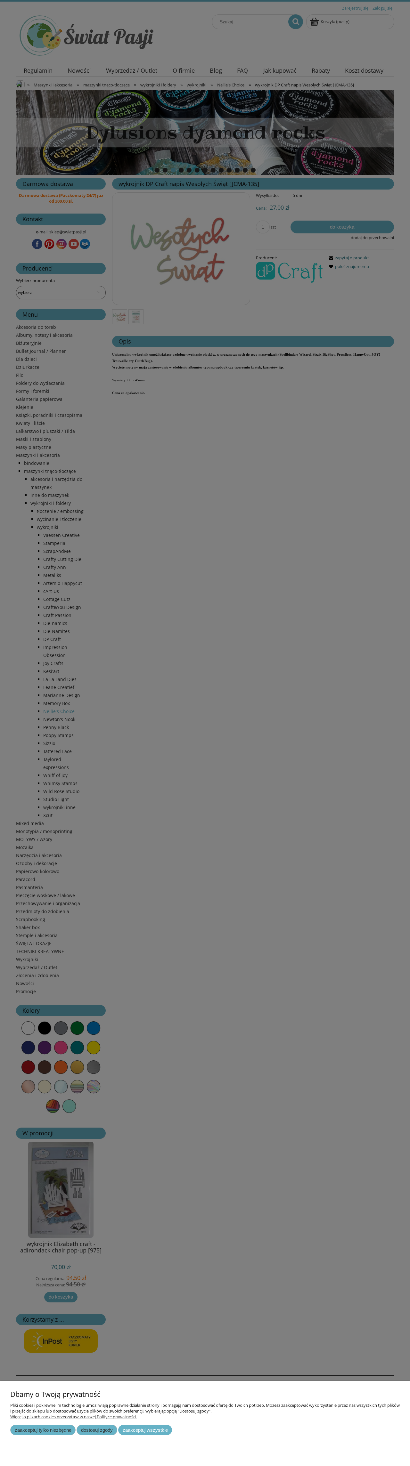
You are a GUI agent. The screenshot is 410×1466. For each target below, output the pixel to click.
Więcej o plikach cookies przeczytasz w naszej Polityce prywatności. (73, 1417)
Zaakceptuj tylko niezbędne (43, 1430)
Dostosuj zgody (97, 1430)
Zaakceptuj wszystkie (145, 1430)
